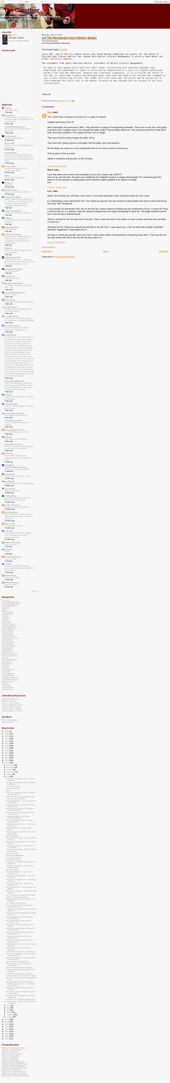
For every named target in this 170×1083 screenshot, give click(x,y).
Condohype (6, 686)
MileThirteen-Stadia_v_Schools (14, 1074)
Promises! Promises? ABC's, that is (17, 476)
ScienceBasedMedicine (14, 381)
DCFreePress (7, 640)
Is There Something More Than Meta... (20, 974)
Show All (34, 591)
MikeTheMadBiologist (10, 604)
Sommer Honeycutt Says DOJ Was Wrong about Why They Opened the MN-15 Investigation (19, 119)
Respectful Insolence (14, 444)
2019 (7, 748)
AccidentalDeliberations (15, 293)
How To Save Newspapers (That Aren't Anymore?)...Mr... (20, 933)
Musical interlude (11, 295)
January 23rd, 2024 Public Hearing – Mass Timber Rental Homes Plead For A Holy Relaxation (19, 568)
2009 (7, 1026)
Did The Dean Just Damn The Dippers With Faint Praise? (19, 809)
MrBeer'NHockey (12, 583)
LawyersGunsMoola (13, 211)
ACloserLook (7, 690)
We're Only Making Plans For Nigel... (19, 967)
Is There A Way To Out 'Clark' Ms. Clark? (20, 976)
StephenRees (7, 650)
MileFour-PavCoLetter (10, 1056)
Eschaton (5, 668)
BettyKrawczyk (7, 682)
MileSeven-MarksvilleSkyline (13, 1062)
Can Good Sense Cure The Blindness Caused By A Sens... (19, 906)
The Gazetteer (21, 10)
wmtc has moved (11, 544)
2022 (7, 741)
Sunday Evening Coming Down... (18, 897)
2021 (7, 743)
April (8, 1010)
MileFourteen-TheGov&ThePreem (15, 1076)
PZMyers (8, 218)
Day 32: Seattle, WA (12, 271)
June (9, 1005)
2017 (7, 753)
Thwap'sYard (10, 166)
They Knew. (9, 185)
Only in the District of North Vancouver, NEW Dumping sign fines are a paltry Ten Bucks (19, 516)
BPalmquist (9, 474)
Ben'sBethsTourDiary (14, 269)
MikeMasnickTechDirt (14, 283)
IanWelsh (8, 550)
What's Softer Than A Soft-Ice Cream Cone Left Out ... (19, 941)
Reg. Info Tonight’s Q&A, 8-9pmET (17, 192)
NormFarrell (9, 276)
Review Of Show (8, 701)
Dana (49, 112)
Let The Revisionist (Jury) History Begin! (69, 37)
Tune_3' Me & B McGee (11, 707)
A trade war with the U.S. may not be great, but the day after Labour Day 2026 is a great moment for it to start (19, 262)
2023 (7, 738)
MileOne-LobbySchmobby (12, 1050)
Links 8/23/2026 (10, 229)
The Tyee (5, 600)
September (11, 772)
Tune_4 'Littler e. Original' (12, 709)
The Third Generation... (14, 858)
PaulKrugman (10, 136)
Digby (7, 176)
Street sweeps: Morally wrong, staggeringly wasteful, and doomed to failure (18, 458)
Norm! (8, 791)
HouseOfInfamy (8, 676)
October (10, 770)
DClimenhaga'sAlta (13, 257)
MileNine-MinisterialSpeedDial (14, 1066)
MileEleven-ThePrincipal (11, 1070)
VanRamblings (11, 153)
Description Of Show (10, 699)
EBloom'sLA (10, 524)
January (10, 1017)
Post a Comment (48, 247)
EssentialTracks (8, 722)
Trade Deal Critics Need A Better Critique (19, 302)
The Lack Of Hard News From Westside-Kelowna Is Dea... (20, 954)
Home (105, 251)
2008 (7, 1029)
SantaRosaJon (8, 688)
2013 (7, 763)
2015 (7, 758)
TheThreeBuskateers (10, 720)
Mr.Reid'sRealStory (9, 660)
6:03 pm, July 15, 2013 (56, 242)
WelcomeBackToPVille (14, 430)
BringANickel (7, 664)
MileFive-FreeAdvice (10, 1058)
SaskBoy (5, 684)
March (9, 1012)
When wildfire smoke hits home (16, 415)
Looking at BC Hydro (12, 278)
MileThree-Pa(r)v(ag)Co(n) (12, 1054)
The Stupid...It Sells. (13, 786)
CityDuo (8, 564)
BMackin (8, 248)
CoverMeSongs (8, 642)
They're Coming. (10, 559)
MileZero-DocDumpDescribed (13, 1048)
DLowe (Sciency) (8, 624)
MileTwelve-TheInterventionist (14, 1072)
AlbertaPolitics (7, 614)
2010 (7, 1024)
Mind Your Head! (11, 585)
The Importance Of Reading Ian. (17, 962)
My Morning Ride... (13, 869)
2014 (7, 760)
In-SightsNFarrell (8, 606)
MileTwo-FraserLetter (10, 1052)
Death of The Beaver (12, 491)
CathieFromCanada (13, 234)
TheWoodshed (8, 612)
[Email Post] (72, 101)
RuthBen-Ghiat (11, 190)
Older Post (163, 251)
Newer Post (47, 251)
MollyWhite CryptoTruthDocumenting (15, 466)
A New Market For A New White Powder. (20, 797)
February (10, 1015)
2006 (7, 1034)
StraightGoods (7, 648)
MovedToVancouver (10, 680)
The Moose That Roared (13, 138)
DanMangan (10, 481)
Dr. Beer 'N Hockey (12, 505)
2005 (7, 1036)
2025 (7, 734)
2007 (7, 1031)
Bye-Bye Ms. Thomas (14, 860)
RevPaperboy (10, 576)
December (10, 765)
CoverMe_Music (11, 316)
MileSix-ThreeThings (10, 1060)
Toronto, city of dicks (12, 578)
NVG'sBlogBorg (11, 512)
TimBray (8, 108)
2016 (7, 755)
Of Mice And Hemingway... (15, 855)
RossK (13, 35)
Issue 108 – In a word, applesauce (17, 469)
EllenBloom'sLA (8, 652)
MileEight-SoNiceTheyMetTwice (14, 1064)
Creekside (6, 672)
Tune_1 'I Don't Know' (10, 703)
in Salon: (63, 50)
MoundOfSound (8, 630)
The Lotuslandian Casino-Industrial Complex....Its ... (18, 921)
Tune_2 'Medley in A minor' (12, 705)
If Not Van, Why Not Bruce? (16, 799)
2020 (7, 746)
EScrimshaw (10, 300)
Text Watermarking (11, 110)
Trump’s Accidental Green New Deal (18, 213)
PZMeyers (6, 618)
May (8, 1008)
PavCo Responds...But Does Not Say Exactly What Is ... (19, 918)
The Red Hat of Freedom (13, 526)
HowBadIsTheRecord (10, 678)
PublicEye (6, 666)
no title (7, 552)
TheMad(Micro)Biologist (15, 127)
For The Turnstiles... (13, 788)
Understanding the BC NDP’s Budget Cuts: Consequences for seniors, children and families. (18, 535)
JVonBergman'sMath (13, 421)
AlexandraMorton (9, 636)
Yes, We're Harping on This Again (17, 432)
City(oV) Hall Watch (13, 197)
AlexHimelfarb (10, 335)
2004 (7, 1039)
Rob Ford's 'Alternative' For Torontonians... (21, 952)
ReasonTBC (10, 143)
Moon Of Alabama (9, 646)
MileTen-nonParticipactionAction (14, 1068)
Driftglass (9, 183)
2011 (7, 1022)
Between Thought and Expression (17, 507)
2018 (7, 751)
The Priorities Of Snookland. (16, 903)
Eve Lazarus (10, 489)
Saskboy (8, 395)
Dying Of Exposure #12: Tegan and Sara (19, 483)
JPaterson (9, 454)
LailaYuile (9, 531)
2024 (7, 736)
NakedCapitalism (12, 227)
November (10, 767)
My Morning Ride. (12, 836)
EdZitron (8, 437)
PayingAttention (8, 644)
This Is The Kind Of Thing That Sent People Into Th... (19, 821)
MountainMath (7, 632)
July (8, 776)
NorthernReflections (13, 557)
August (9, 774)
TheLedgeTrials (8, 670)
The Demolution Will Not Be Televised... (20, 982)
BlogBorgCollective (9, 628)
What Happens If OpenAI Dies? (16, 439)
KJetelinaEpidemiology (14, 413)
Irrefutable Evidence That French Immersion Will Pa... (18, 817)
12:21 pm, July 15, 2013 (56, 166)
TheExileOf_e (7, 662)
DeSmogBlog (10, 496)
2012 (7, 1019)
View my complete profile (18, 41)
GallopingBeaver (8, 674)
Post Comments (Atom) (64, 257)
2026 (7, 731)
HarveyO (5, 658)
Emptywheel (10, 115)
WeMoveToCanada (12, 542)
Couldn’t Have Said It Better (15, 178)
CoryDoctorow (11, 307)
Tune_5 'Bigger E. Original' (12, 711)
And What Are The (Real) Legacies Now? (20, 999)
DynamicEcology (12, 326)
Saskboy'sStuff (11, 404)
